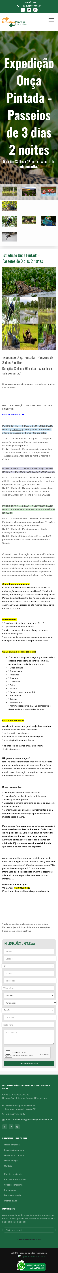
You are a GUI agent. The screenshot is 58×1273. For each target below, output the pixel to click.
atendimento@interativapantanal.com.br (32, 1119)
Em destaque (10, 1190)
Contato (8, 1166)
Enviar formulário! (29, 1063)
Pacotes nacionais (13, 1174)
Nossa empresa (12, 1144)
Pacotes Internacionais (15, 1179)
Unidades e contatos (14, 1155)
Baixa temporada (12, 1195)
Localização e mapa (14, 1150)
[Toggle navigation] (51, 19)
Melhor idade (10, 1200)
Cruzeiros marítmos (14, 1185)
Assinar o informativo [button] (29, 1239)
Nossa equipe (11, 1160)
